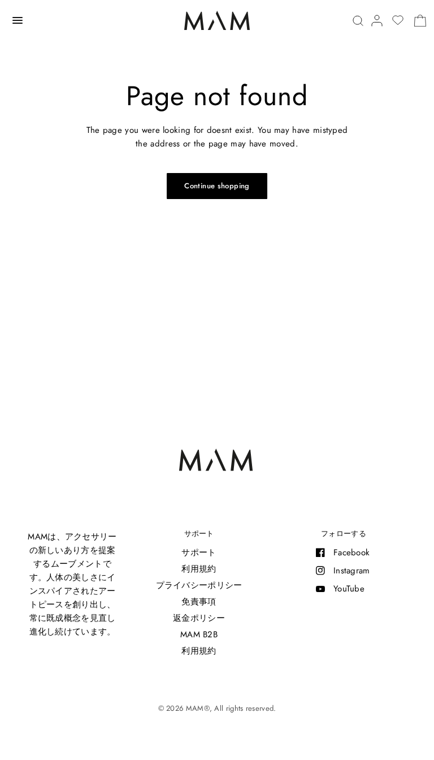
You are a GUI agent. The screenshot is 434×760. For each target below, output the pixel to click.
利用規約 (198, 569)
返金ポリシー (199, 618)
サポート (199, 533)
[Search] (358, 20)
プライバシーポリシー (199, 585)
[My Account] (377, 21)
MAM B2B (199, 634)
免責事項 (198, 601)
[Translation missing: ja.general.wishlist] (397, 20)
